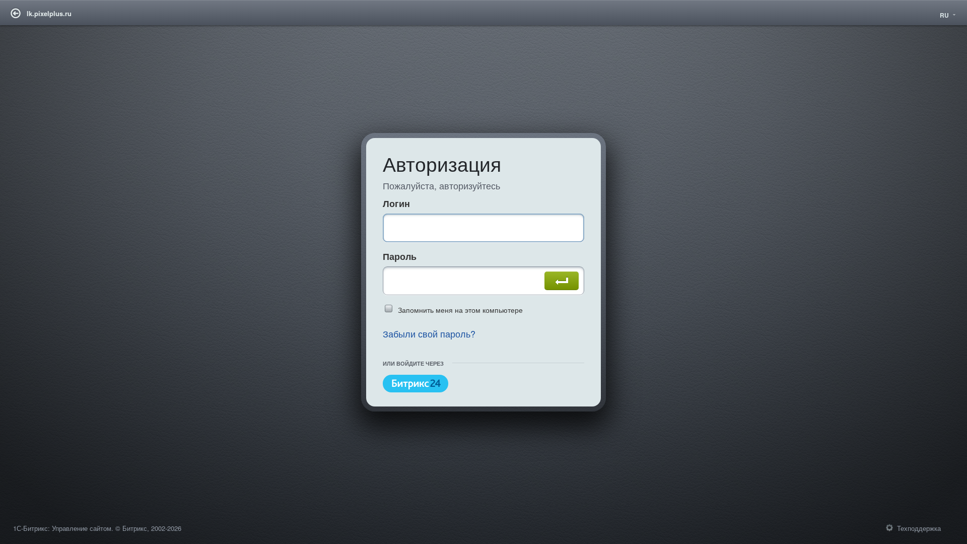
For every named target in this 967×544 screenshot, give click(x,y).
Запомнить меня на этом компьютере (460, 310)
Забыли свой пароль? (429, 333)
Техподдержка (919, 528)
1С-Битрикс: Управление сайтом (62, 528)
